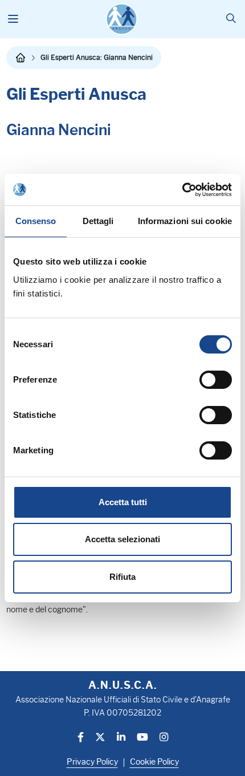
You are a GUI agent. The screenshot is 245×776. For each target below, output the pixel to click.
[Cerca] (231, 19)
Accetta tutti (123, 502)
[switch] (215, 380)
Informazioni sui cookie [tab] (185, 221)
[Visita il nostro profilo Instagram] (164, 738)
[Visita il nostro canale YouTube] (142, 738)
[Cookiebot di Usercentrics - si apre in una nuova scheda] (182, 189)
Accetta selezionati (122, 539)
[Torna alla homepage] (20, 57)
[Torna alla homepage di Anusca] (122, 19)
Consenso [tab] (35, 221)
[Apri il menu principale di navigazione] (13, 19)
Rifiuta (122, 577)
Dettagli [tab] (98, 221)
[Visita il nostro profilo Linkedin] (121, 738)
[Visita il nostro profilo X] (100, 738)
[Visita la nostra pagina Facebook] (80, 738)
